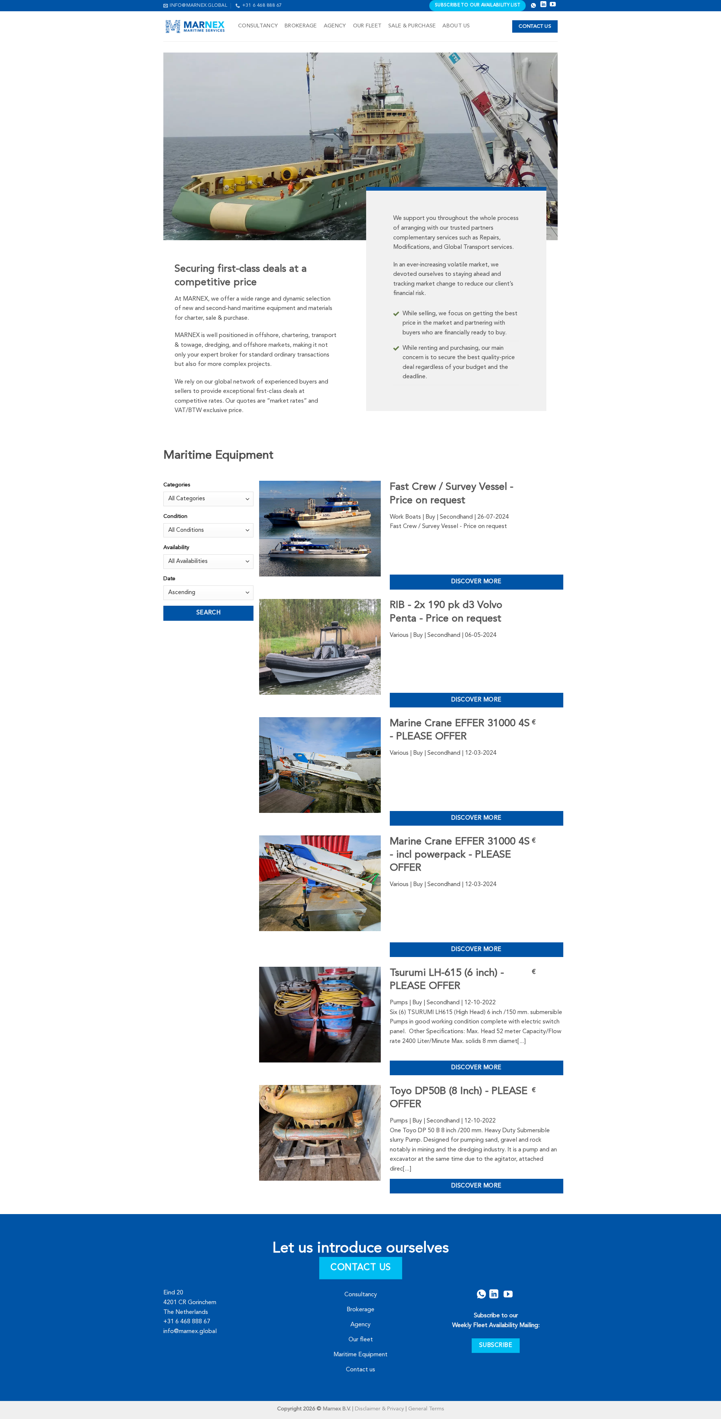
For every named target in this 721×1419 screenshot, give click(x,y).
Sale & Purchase (412, 26)
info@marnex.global (190, 1332)
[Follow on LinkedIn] (543, 5)
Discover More (476, 582)
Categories (176, 485)
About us (456, 26)
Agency (335, 26)
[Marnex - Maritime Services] (195, 26)
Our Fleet (367, 26)
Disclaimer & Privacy (379, 1409)
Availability (176, 548)
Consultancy (258, 26)
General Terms (426, 1409)
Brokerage (301, 26)
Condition (175, 516)
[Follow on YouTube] (553, 5)
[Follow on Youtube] (508, 1294)
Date (169, 579)
